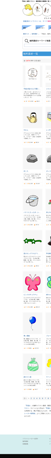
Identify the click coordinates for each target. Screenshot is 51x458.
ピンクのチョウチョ (30, 295)
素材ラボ (26, 34)
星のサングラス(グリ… (31, 253)
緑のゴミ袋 (27, 377)
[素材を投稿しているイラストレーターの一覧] (42, 29)
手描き (28, 405)
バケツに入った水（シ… (32, 212)
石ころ (26, 171)
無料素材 (34, 34)
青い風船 (27, 336)
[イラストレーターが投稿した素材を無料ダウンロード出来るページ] (29, 29)
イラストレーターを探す (30, 439)
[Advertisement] (10, 32)
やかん (26, 130)
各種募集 (25, 444)
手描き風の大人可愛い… (32, 89)
